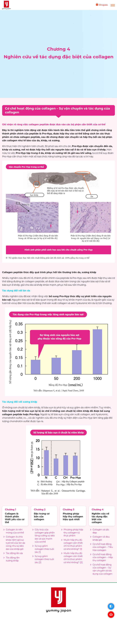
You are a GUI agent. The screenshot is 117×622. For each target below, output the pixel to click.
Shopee (103, 5)
